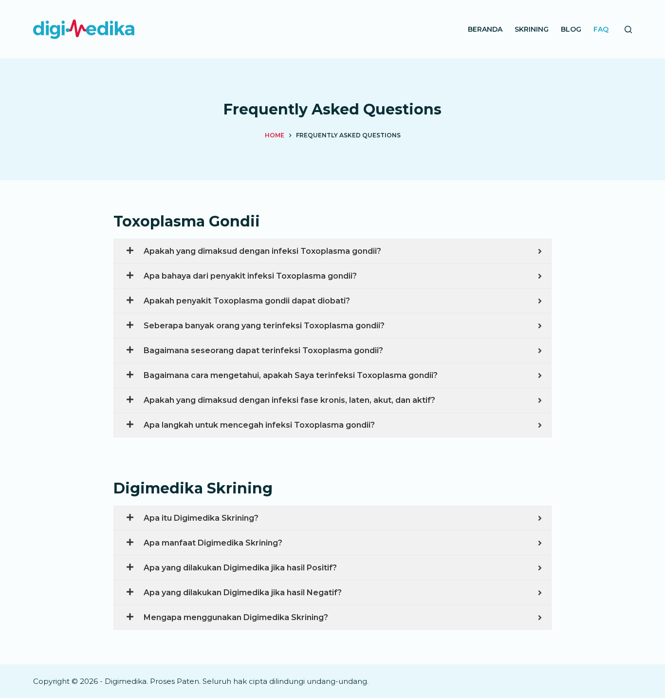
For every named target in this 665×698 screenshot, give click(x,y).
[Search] (628, 29)
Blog (571, 29)
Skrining (532, 29)
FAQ (601, 29)
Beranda (485, 29)
